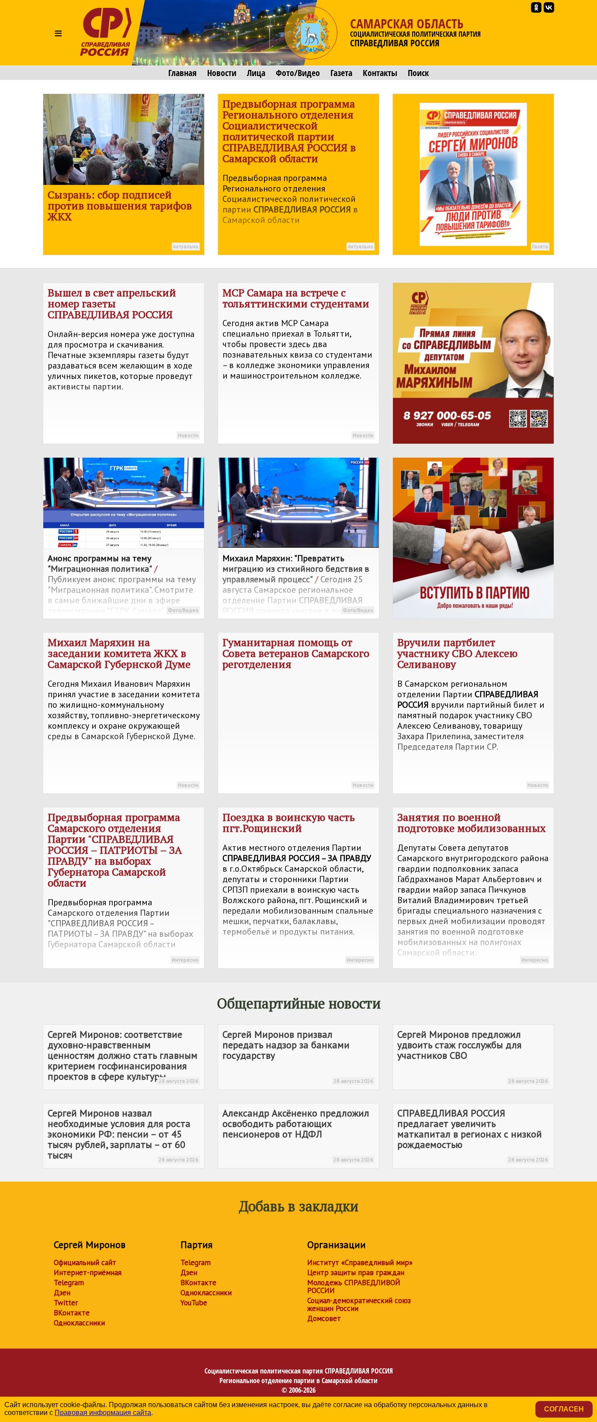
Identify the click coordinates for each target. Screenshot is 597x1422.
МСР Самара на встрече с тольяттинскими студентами (297, 361)
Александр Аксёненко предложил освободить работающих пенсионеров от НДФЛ (297, 1135)
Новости (221, 73)
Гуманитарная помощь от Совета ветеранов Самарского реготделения (297, 711)
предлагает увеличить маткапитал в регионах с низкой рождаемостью (472, 1135)
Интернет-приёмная (87, 1272)
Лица (256, 73)
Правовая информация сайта (103, 1412)
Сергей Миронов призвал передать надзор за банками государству (297, 1056)
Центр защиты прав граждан (355, 1272)
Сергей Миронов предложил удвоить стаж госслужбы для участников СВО (472, 1056)
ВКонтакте (72, 1313)
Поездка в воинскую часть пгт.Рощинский (297, 886)
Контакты (380, 73)
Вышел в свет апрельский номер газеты (123, 361)
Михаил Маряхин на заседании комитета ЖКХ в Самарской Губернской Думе (124, 711)
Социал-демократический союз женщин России (359, 1304)
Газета (341, 73)
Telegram (69, 1282)
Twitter (66, 1303)
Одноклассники (79, 1323)
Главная (182, 73)
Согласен (564, 1409)
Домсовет (324, 1318)
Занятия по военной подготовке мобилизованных (472, 886)
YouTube (193, 1303)
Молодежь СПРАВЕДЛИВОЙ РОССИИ (353, 1286)
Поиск (418, 73)
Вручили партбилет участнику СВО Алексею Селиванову (472, 711)
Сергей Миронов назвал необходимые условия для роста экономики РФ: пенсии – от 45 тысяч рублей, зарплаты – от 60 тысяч (123, 1135)
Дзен (62, 1293)
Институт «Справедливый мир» (360, 1262)
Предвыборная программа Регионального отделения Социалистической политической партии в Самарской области (297, 173)
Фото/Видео (298, 73)
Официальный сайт (85, 1262)
